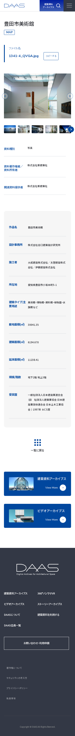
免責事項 (11, 698)
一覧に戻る (37, 450)
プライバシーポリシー (17, 688)
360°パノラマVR (46, 593)
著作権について (14, 667)
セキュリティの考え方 (16, 677)
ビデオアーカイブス (14, 604)
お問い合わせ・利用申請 (36, 643)
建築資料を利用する (48, 615)
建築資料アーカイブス (16, 593)
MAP (9, 32)
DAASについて (12, 615)
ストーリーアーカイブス (50, 604)
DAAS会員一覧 (12, 625)
